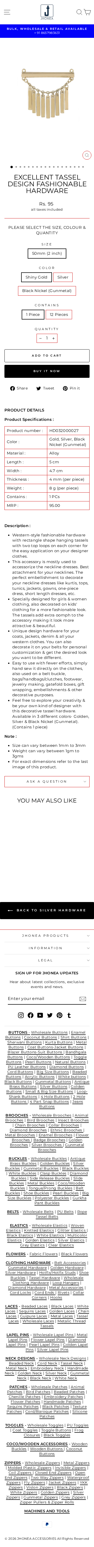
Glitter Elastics (72, 1230)
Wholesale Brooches (52, 1115)
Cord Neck (47, 1363)
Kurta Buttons (59, 1042)
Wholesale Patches (49, 1387)
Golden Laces (62, 1311)
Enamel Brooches (56, 1135)
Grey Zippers (73, 1497)
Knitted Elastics (39, 1230)
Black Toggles (57, 1435)
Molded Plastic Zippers (29, 1468)
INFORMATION (46, 948)
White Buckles (23, 1173)
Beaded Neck (21, 1363)
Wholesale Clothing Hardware (48, 1280)
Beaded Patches (69, 1392)
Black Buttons (18, 1082)
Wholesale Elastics (50, 1225)
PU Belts (65, 1212)
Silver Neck (56, 1373)
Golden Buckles (55, 1163)
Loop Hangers (65, 1283)
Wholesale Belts (38, 1212)
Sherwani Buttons (24, 1042)
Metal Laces (62, 1316)
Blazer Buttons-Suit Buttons (35, 1052)
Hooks (56, 1297)
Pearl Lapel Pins (44, 1345)
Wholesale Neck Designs (62, 1358)
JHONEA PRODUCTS (45, 936)
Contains (47, 305)
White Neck (66, 1378)
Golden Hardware (67, 1268)
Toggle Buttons (56, 1430)
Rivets (63, 1292)
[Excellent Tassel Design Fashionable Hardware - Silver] (20, 871)
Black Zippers (70, 1487)
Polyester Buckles (52, 1198)
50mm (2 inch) (47, 253)
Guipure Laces (33, 1316)
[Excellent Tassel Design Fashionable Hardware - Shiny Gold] (14, 871)
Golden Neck (30, 1373)
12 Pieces (59, 314)
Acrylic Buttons (40, 1077)
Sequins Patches (23, 1406)
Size (47, 244)
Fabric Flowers (44, 1254)
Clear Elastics (61, 1245)
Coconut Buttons (40, 1037)
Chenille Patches (24, 1397)
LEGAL (45, 960)
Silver (62, 277)
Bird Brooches (41, 1120)
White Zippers (23, 1492)
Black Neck (40, 1378)
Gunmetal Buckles (41, 1168)
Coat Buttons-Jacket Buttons (55, 1047)
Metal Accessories (66, 1288)
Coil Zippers (21, 1473)
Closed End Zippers (53, 1473)
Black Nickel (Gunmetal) (47, 290)
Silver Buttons (53, 1086)
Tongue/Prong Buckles (50, 1188)
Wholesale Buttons (49, 1032)
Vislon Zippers (40, 1487)
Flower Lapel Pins (47, 1340)
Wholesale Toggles (45, 1425)
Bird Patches (38, 1392)
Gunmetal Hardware (27, 1268)
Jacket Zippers (62, 1482)
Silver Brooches (47, 1145)
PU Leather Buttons (27, 1067)
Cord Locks (20, 1292)
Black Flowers (74, 1254)
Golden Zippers (55, 1492)
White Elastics (51, 1235)
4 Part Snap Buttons (49, 1101)
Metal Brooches (20, 1135)
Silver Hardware (20, 1273)
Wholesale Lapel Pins (54, 1335)
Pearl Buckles (66, 1193)
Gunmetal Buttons (53, 1082)
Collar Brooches (64, 1125)
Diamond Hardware (27, 1288)
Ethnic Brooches (66, 1130)
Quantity (47, 329)
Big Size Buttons (53, 1072)
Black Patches (55, 1406)
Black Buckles (75, 1168)
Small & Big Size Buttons (49, 1091)
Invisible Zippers (70, 1468)
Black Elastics (20, 1235)
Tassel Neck (72, 1363)
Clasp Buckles (53, 1173)
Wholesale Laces (38, 1321)
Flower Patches (25, 1402)
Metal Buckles (40, 1183)
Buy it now (47, 371)
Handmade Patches (62, 1402)
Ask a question (47, 781)
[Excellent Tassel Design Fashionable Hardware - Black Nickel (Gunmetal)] (26, 871)
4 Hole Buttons (55, 1097)
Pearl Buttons (38, 1062)
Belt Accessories (70, 1263)
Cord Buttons (20, 1072)
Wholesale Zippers (42, 1463)
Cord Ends (44, 1292)
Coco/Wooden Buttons (48, 1057)
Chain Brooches (30, 1125)
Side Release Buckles (50, 1178)
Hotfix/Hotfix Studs (57, 1273)
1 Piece (33, 314)
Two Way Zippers (47, 1477)
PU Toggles (78, 1425)
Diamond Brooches (28, 1130)
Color (47, 268)
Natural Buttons (70, 1062)
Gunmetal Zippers (41, 1497)
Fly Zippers (34, 1482)
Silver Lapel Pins (52, 1349)
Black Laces (62, 1306)
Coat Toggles (25, 1430)
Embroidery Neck (47, 1368)
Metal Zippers (76, 1463)
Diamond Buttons (66, 1067)
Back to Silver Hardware (50, 910)
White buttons (72, 1077)
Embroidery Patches (63, 1397)
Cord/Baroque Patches (47, 1411)
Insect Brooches (73, 1120)
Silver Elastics (71, 1240)
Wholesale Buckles (49, 1158)
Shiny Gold (37, 277)
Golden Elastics (40, 1240)
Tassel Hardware (44, 1278)
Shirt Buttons (74, 1037)
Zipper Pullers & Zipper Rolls (47, 1502)
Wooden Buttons (47, 1449)
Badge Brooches (49, 1140)
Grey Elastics (32, 1245)
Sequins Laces (32, 1311)
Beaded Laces (34, 1306)
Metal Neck (16, 1368)
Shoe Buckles (36, 1193)
